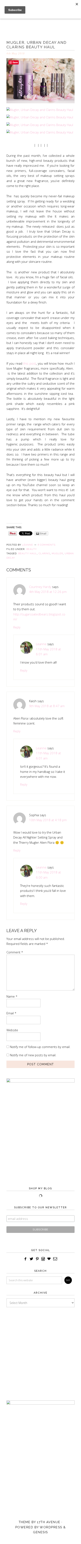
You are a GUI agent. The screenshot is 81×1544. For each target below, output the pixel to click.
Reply (16, 627)
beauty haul (27, 553)
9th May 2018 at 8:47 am (47, 706)
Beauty (31, 549)
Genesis (40, 1532)
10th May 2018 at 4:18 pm (48, 820)
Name (11, 996)
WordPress (51, 1527)
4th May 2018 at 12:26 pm (48, 592)
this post (29, 363)
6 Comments (46, 545)
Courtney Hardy (40, 587)
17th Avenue (48, 1522)
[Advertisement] (40, 1350)
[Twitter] (31, 1259)
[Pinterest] (37, 1259)
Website (12, 1030)
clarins (44, 553)
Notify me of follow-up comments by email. (40, 1047)
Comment (14, 952)
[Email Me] (55, 1259)
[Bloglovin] (49, 1259)
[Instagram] (43, 1259)
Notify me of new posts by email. (33, 1055)
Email (11, 1013)
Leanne (41, 644)
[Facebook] (25, 1259)
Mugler (57, 553)
